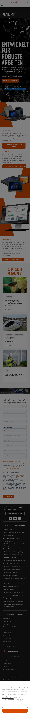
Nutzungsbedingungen (8, 701)
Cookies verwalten (15, 706)
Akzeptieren (15, 711)
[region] (15, 697)
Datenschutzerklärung (7, 699)
